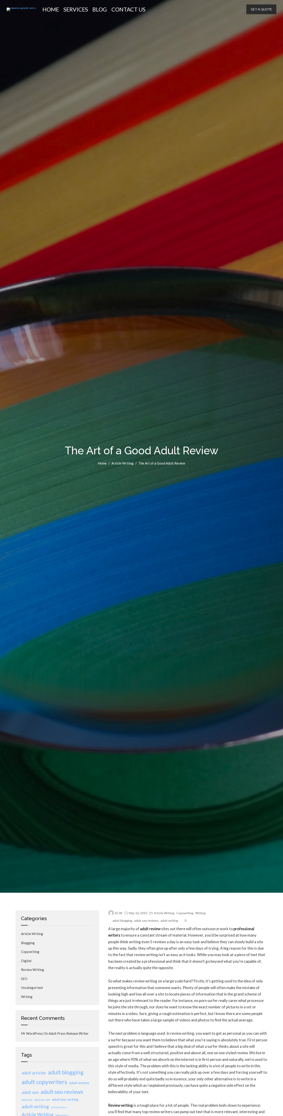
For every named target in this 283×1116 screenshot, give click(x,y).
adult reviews (79, 1083)
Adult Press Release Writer (69, 1033)
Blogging (28, 943)
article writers (59, 1107)
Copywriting (184, 913)
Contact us (128, 9)
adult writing (169, 920)
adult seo (30, 1092)
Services (75, 9)
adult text (27, 1099)
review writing (32, 970)
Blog (99, 9)
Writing (200, 913)
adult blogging (122, 920)
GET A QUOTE (261, 9)
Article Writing (122, 463)
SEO (24, 979)
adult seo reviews (146, 920)
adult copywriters (44, 1081)
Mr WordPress (32, 1033)
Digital (26, 961)
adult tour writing (65, 1099)
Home (50, 9)
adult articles (34, 1072)
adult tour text (42, 1099)
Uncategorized (32, 988)
